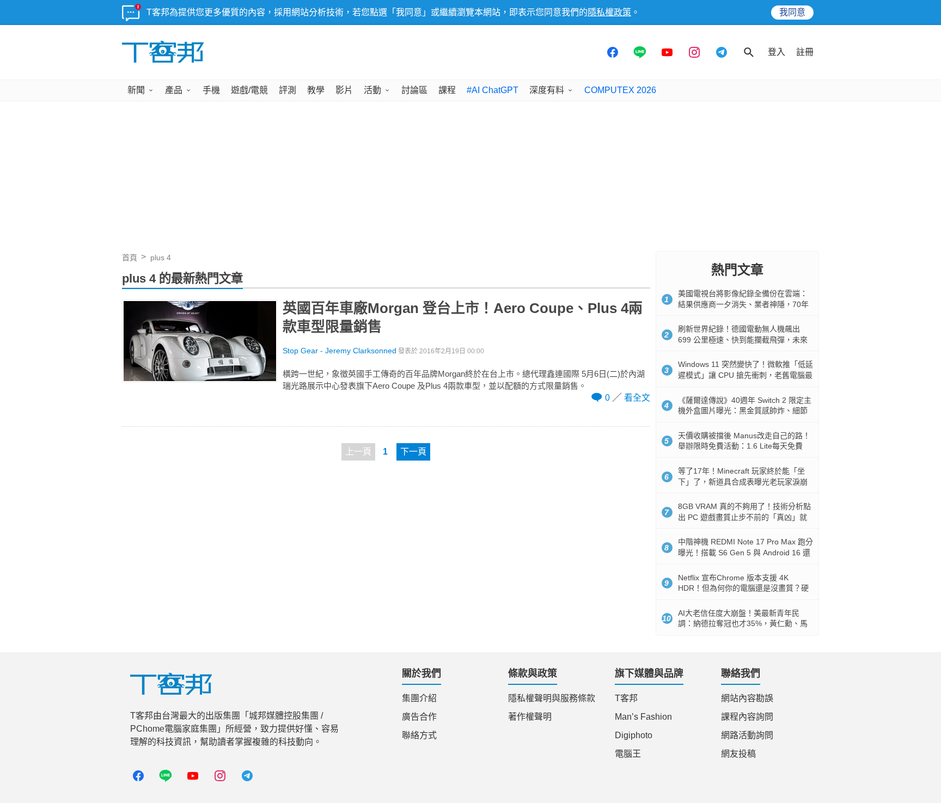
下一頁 (413, 451)
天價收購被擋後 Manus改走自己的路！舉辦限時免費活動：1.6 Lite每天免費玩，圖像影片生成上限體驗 (744, 446)
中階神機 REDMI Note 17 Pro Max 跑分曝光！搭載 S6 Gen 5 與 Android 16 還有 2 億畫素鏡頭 (745, 552)
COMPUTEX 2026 (620, 90)
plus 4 (160, 257)
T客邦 (626, 698)
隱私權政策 (609, 12)
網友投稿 (738, 753)
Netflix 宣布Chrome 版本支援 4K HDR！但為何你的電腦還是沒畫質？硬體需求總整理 (743, 588)
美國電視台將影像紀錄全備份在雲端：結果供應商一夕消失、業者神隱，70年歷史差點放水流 (743, 304)
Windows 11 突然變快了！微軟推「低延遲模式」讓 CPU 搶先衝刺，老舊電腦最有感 (745, 375)
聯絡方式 (419, 735)
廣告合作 (419, 716)
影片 (344, 90)
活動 (372, 90)
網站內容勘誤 (747, 698)
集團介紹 (419, 698)
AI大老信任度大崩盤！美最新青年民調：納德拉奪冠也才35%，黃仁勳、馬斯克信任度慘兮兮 (743, 624)
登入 (776, 52)
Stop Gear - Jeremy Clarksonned (339, 351)
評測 (287, 90)
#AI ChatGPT (492, 90)
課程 (447, 90)
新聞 (136, 90)
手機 (211, 90)
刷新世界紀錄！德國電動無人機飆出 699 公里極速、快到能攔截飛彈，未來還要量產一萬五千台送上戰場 (743, 339)
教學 (316, 90)
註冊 (805, 52)
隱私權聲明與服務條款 (551, 698)
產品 (173, 90)
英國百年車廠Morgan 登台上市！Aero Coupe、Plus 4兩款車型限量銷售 (463, 317)
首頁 (129, 257)
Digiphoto (633, 735)
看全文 (637, 397)
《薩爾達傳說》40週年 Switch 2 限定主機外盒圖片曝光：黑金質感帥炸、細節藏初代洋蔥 (744, 411)
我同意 (792, 12)
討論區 (414, 90)
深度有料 (546, 90)
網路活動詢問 (747, 735)
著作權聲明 (530, 716)
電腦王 (628, 753)
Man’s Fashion (643, 716)
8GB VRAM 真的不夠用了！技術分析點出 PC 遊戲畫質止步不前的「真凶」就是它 (744, 517)
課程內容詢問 (747, 716)
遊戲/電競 (249, 90)
